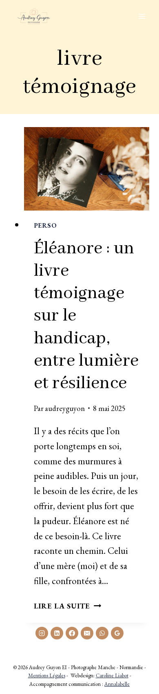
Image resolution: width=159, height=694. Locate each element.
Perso (45, 225)
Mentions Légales (46, 675)
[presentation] (87, 169)
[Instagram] (41, 633)
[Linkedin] (57, 633)
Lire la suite (68, 606)
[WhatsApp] (102, 633)
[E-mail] (87, 633)
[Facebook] (72, 633)
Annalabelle (117, 684)
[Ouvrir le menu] (141, 16)
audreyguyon (65, 408)
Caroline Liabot (112, 675)
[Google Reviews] (117, 633)
